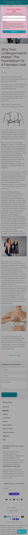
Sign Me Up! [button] (14, 31)
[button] (26, 8)
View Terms (4, 28)
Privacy (8, 28)
